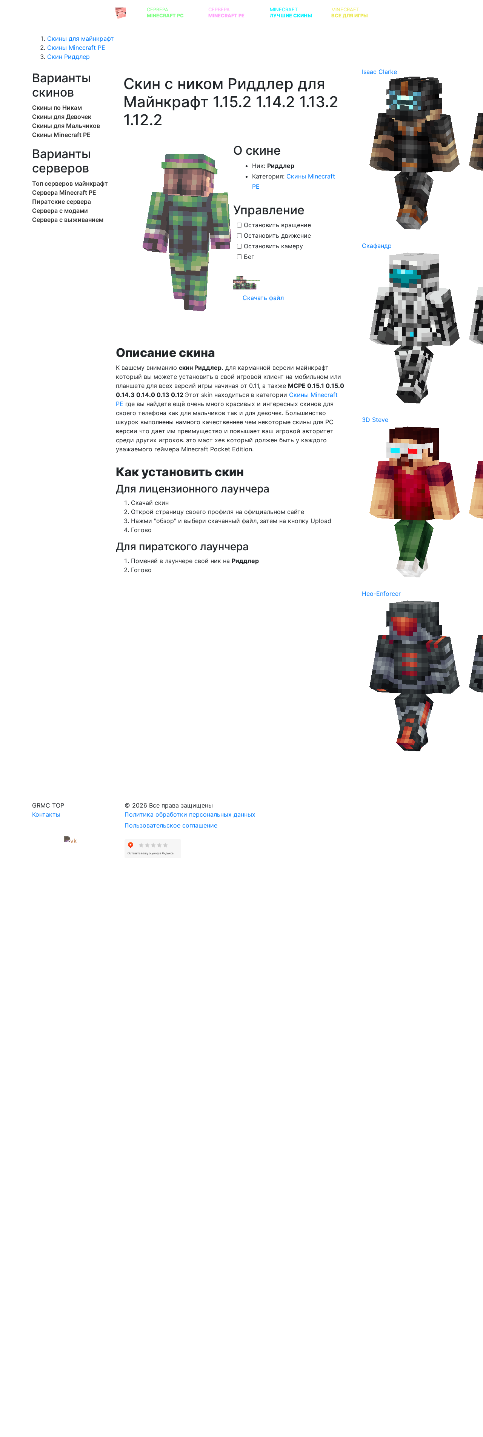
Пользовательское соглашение (171, 825)
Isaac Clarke (379, 71)
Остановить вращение (277, 225)
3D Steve (375, 419)
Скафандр (377, 245)
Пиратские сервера (61, 201)
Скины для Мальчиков (66, 125)
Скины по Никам (57, 107)
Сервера (165, 12)
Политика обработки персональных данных (190, 814)
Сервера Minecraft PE (64, 192)
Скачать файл (262, 298)
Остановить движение (277, 235)
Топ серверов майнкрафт (70, 183)
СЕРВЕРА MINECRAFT (73, 12)
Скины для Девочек (61, 116)
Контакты (46, 814)
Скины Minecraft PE (61, 134)
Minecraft (291, 12)
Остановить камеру (273, 246)
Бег (249, 256)
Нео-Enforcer (381, 593)
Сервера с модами (60, 210)
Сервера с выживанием (67, 219)
